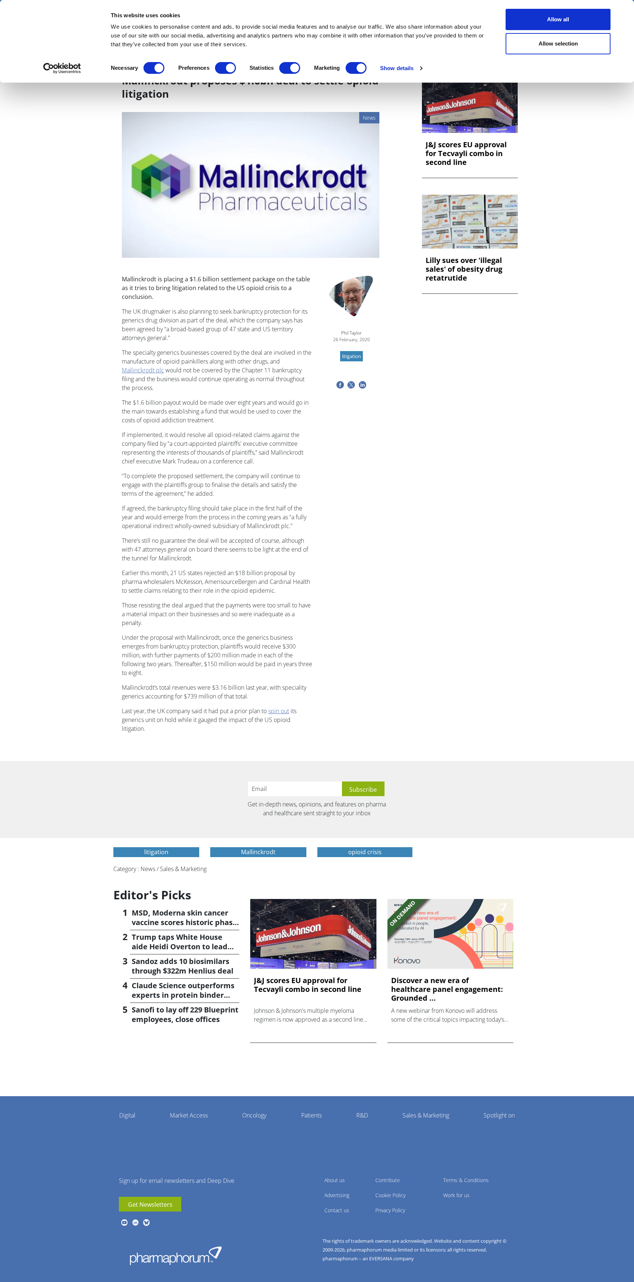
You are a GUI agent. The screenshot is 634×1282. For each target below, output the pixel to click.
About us (334, 1180)
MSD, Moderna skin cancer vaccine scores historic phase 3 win (184, 922)
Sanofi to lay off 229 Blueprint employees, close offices (185, 1014)
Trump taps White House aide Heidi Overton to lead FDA (179, 946)
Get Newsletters (150, 1204)
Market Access (189, 1115)
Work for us (456, 1195)
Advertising (336, 1195)
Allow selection (558, 43)
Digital (127, 1115)
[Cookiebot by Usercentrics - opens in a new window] (62, 68)
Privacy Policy (390, 1210)
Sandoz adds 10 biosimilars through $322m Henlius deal (182, 966)
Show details (396, 68)
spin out (278, 711)
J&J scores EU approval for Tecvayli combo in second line (466, 153)
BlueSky (146, 1222)
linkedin (135, 1222)
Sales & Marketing (425, 1115)
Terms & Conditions (466, 1180)
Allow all (558, 19)
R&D (362, 1115)
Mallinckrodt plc (143, 370)
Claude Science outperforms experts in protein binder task (183, 995)
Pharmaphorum (175, 1255)
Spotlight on (499, 1115)
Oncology (254, 1115)
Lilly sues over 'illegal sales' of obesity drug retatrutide (464, 269)
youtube (124, 1222)
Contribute (387, 1180)
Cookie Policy (390, 1195)
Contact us (336, 1210)
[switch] (225, 68)
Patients (311, 1115)
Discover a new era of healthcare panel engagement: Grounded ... (447, 989)
